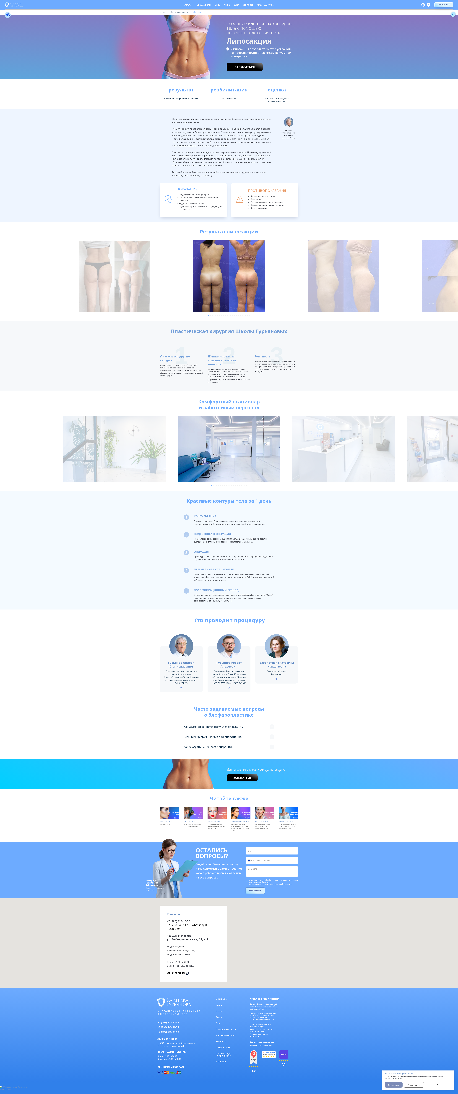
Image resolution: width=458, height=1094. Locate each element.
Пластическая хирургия (180, 12)
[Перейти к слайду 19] (247, 315)
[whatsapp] (168, 973)
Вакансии (221, 1061)
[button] (443, 4)
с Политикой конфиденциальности (260, 883)
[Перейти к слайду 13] (234, 315)
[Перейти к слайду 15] (238, 315)
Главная (163, 12)
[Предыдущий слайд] (171, 276)
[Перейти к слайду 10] (227, 315)
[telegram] (428, 5)
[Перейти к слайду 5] (217, 315)
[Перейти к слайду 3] (212, 315)
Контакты (247, 4)
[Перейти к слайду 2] (210, 315)
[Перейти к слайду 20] (249, 315)
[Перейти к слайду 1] (208, 315)
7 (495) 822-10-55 (265, 4)
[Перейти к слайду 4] (215, 315)
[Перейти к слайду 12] (232, 315)
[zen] (183, 973)
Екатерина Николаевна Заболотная (152, 882)
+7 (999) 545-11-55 (168, 1027)
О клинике (221, 998)
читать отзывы (6, 1089)
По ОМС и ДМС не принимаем (224, 1054)
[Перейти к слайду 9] (225, 315)
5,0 (284, 1064)
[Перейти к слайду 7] (221, 315)
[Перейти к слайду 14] (236, 315)
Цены (217, 4)
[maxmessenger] (423, 5)
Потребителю (223, 1047)
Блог (236, 4)
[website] (187, 973)
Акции (227, 4)
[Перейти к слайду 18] (245, 315)
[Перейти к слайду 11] (230, 315)
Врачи (219, 1004)
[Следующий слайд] (286, 276)
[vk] (179, 973)
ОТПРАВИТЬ (255, 890)
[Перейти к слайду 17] (242, 315)
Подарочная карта (226, 1029)
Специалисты (204, 4)
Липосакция (198, 12)
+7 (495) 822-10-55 (178, 921)
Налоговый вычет (225, 1035)
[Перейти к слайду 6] (219, 315)
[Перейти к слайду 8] (223, 315)
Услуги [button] (188, 4)
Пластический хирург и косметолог (155, 889)
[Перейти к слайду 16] (240, 315)
